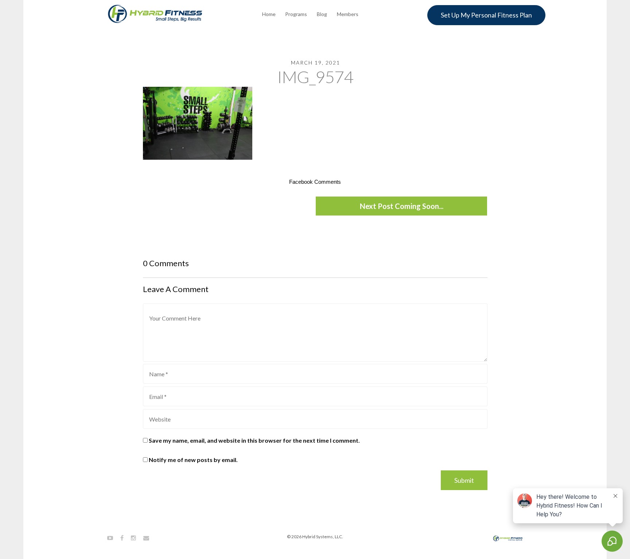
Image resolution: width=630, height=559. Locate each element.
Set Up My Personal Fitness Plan (486, 15)
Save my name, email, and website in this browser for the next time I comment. (254, 440)
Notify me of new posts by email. (193, 459)
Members (347, 14)
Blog (322, 14)
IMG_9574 (315, 77)
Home (269, 14)
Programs (296, 14)
